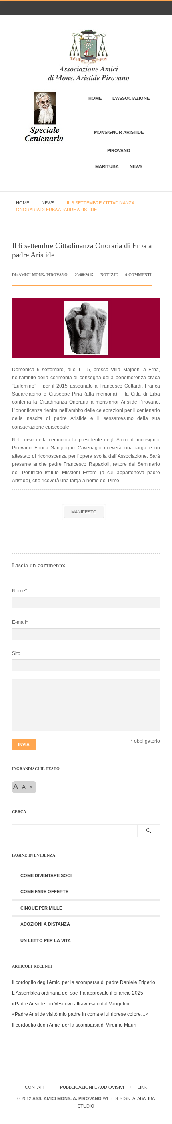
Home (95, 98)
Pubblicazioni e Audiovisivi (92, 1087)
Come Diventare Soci (46, 875)
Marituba (107, 166)
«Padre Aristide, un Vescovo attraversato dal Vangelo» (71, 1004)
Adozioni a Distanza (45, 924)
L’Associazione (131, 98)
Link (142, 1087)
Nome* (19, 591)
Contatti (35, 1087)
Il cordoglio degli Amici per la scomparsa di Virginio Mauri (74, 1025)
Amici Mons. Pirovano (43, 275)
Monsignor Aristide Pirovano (119, 141)
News (136, 166)
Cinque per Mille (41, 908)
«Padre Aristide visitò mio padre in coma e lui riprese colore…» (80, 1014)
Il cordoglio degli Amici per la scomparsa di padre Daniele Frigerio (83, 982)
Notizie (109, 275)
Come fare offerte (44, 891)
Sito (16, 653)
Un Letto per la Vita (45, 940)
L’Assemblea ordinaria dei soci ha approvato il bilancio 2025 (77, 993)
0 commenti (138, 275)
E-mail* (20, 622)
